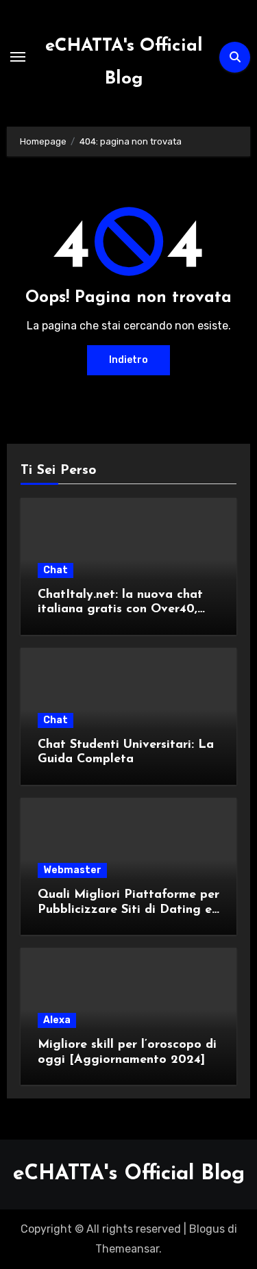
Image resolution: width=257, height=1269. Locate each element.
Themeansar (127, 1248)
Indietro (128, 360)
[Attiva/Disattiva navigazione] (18, 57)
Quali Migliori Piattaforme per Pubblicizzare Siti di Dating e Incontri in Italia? (128, 910)
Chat (55, 570)
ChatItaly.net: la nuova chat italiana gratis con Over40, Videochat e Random (120, 610)
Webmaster (72, 870)
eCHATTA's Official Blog (129, 1174)
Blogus (207, 1228)
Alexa (57, 1020)
